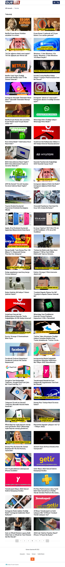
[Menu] (54, 2)
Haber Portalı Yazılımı (13, 564)
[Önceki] (16, 540)
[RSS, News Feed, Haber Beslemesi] (32, 559)
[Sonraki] (47, 540)
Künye (28, 554)
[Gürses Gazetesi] (12, 2)
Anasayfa (22, 554)
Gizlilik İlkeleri (41, 554)
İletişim (34, 554)
